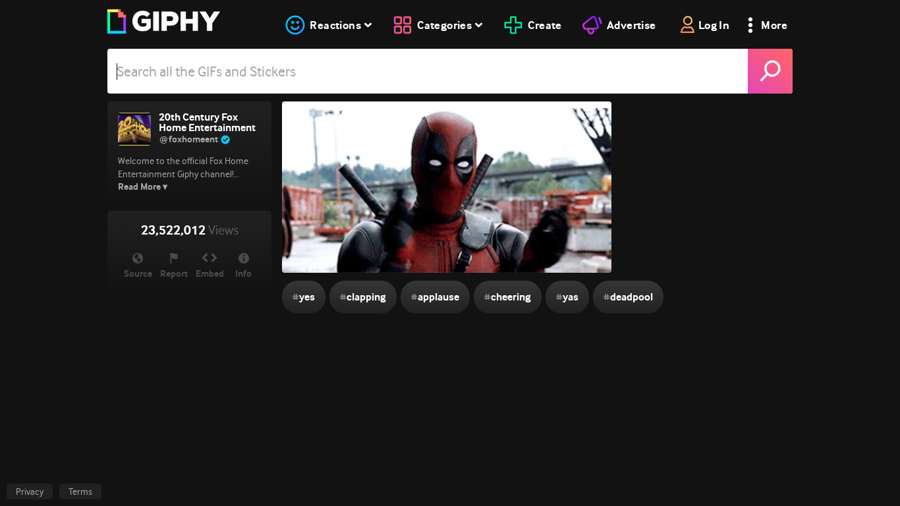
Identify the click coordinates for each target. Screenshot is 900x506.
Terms (80, 491)
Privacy (29, 491)
